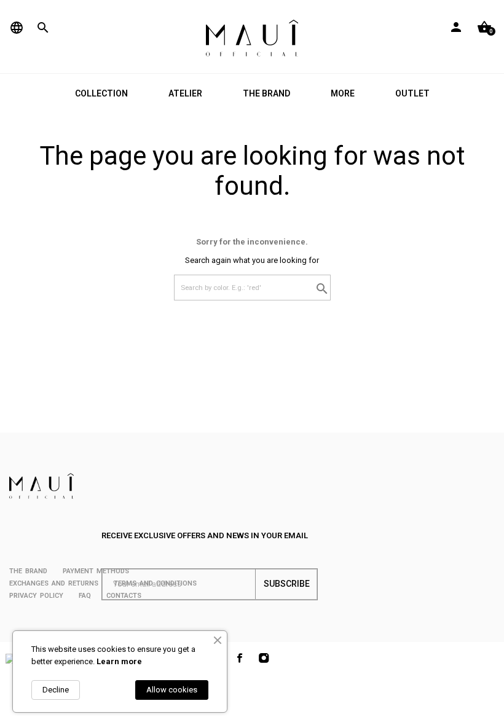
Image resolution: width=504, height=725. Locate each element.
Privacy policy (36, 596)
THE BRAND (266, 93)
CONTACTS (123, 596)
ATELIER (185, 93)
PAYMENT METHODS (96, 571)
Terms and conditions (155, 583)
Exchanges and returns (53, 583)
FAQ (85, 596)
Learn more (119, 661)
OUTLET (412, 93)
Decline (55, 689)
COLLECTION (101, 93)
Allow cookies (171, 689)
